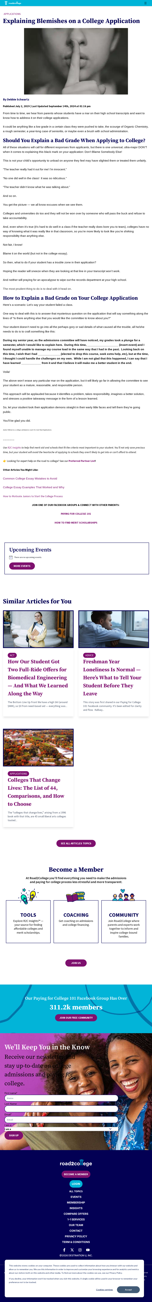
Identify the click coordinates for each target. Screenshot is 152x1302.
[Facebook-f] (64, 1249)
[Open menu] (145, 3)
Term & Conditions (76, 1242)
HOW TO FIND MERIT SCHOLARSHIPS (76, 522)
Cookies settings (104, 1289)
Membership (76, 1202)
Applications (12, 14)
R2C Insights (14, 447)
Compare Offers (76, 1213)
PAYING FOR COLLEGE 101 (76, 513)
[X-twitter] (72, 1249)
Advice (89, 655)
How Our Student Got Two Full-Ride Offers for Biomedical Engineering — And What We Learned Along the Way (38, 677)
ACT (12, 655)
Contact (76, 1230)
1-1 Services (76, 1219)
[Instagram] (80, 1249)
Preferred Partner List (82, 461)
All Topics (76, 1191)
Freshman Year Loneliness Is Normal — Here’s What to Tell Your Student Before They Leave (112, 677)
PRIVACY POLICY (76, 1236)
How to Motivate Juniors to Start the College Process (33, 496)
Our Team (76, 1225)
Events (76, 1196)
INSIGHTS (76, 1208)
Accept (128, 1289)
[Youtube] (87, 1249)
